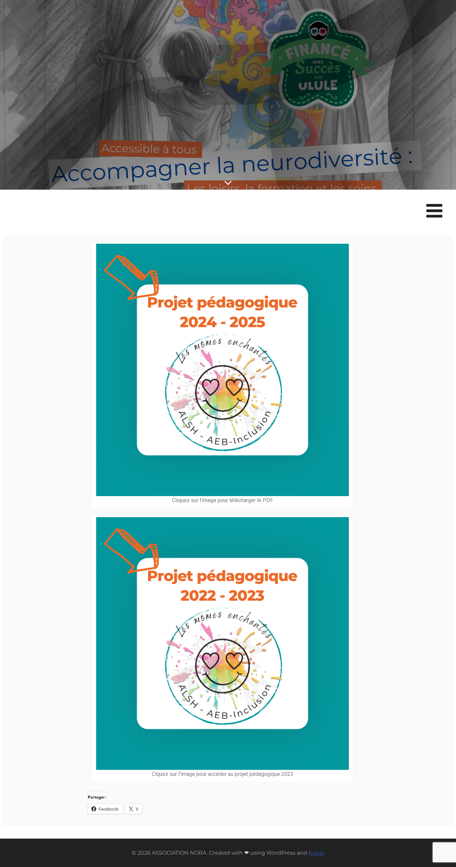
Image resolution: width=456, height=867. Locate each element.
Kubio (316, 853)
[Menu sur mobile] (434, 211)
